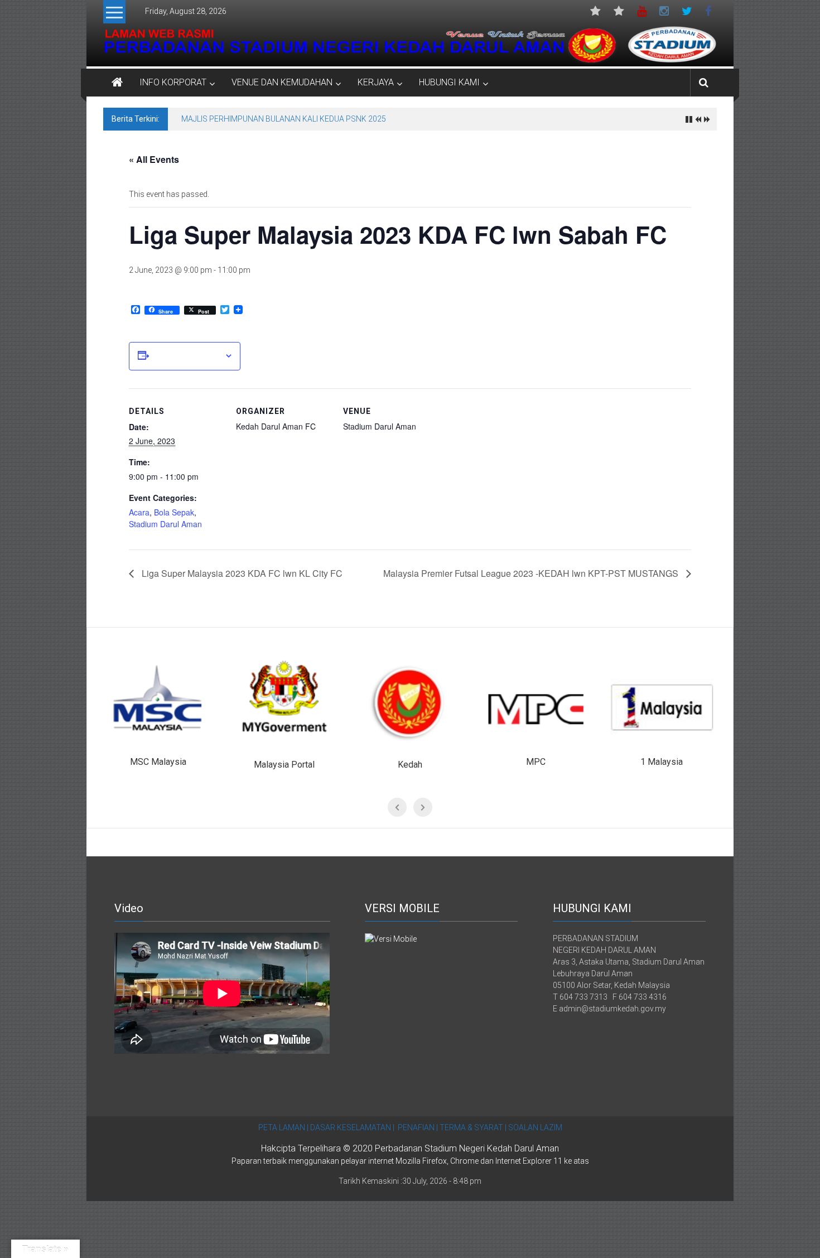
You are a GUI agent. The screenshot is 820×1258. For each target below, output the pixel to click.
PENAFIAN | (418, 1127)
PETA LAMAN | (283, 1127)
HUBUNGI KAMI (449, 82)
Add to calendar (186, 356)
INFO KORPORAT (172, 82)
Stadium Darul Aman (165, 523)
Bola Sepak (174, 512)
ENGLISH (595, 14)
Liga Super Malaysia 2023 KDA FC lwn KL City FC (241, 573)
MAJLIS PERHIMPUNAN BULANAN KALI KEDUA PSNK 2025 (283, 118)
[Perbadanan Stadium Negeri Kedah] (410, 44)
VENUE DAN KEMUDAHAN (281, 82)
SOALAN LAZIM (534, 1127)
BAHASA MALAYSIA (619, 14)
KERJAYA (376, 82)
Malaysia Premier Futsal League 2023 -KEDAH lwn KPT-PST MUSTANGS (532, 573)
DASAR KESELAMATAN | (352, 1127)
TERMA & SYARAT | (473, 1127)
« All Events (154, 159)
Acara (139, 512)
